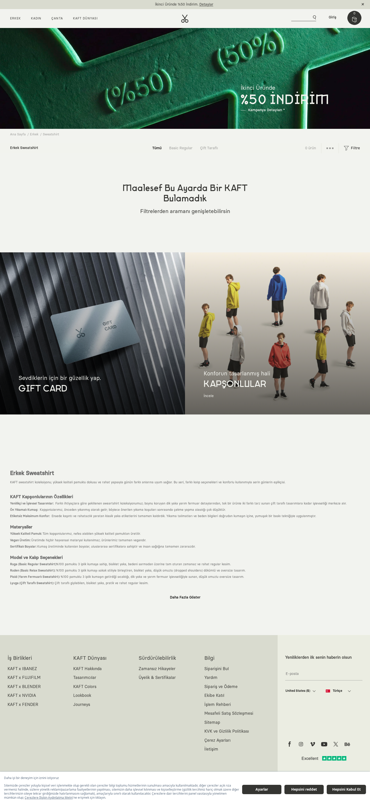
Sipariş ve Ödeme (221, 687)
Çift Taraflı (209, 148)
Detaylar (206, 4)
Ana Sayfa (18, 134)
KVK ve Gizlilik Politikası (226, 731)
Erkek (34, 134)
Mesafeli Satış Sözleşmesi (228, 713)
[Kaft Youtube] (324, 744)
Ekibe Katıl (214, 696)
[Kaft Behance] (347, 744)
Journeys (81, 705)
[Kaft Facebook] (289, 744)
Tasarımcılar (84, 678)
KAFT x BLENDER (24, 687)
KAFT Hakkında (87, 669)
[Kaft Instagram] (301, 744)
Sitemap (212, 723)
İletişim (211, 749)
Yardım (210, 678)
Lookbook (82, 696)
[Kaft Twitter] (335, 744)
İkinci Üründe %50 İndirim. (176, 4)
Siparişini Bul (216, 669)
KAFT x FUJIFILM (24, 678)
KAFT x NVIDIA (22, 696)
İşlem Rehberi (217, 705)
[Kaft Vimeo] (312, 744)
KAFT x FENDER (23, 705)
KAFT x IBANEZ (22, 669)
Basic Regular (181, 148)
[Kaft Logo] (185, 19)
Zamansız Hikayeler (157, 669)
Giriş (332, 17)
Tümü (157, 148)
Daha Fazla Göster (185, 597)
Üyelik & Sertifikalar (157, 678)
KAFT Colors (84, 687)
